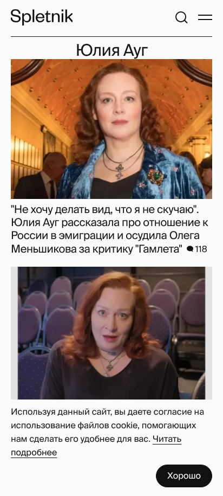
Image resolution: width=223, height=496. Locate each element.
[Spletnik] (42, 17)
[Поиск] (181, 17)
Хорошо (184, 475)
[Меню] (205, 17)
